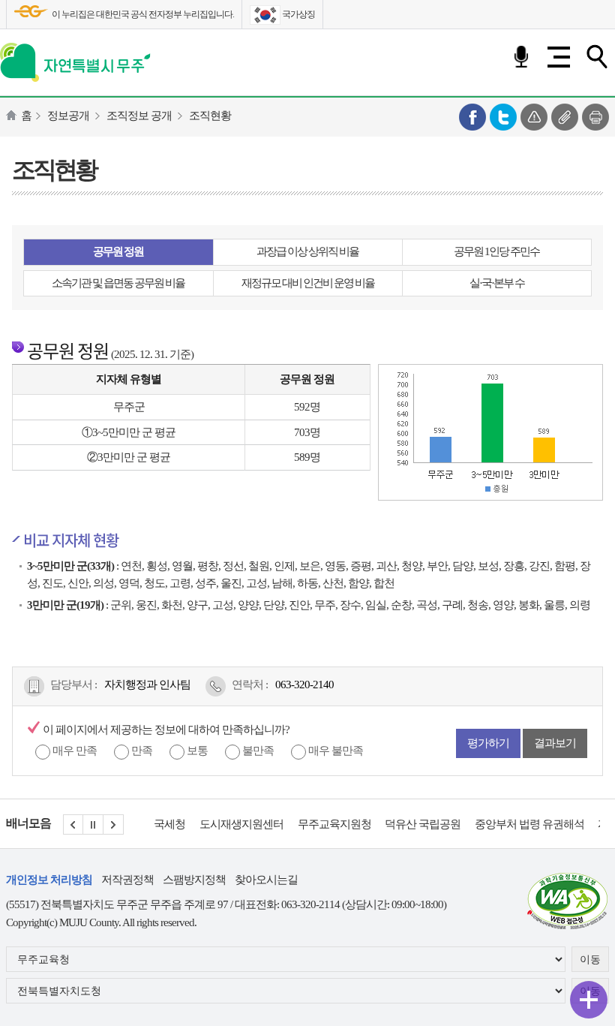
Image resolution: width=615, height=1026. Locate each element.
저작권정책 (127, 880)
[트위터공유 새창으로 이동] (503, 116)
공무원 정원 (118, 251)
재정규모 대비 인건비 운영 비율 (308, 283)
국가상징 (297, 14)
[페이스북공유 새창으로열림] (472, 116)
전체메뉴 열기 (559, 57)
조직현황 (210, 116)
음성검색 (521, 57)
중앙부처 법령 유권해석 (529, 824)
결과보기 (555, 743)
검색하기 (596, 57)
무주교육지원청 (334, 824)
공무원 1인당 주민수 (496, 251)
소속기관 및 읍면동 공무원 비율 (118, 283)
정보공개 (68, 116)
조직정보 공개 (139, 116)
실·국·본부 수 (497, 283)
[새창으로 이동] (567, 899)
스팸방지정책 (194, 880)
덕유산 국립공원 (422, 824)
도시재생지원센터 (242, 824)
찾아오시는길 (266, 880)
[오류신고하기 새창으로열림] (534, 116)
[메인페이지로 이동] (75, 59)
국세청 (169, 824)
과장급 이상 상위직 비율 (307, 251)
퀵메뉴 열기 (589, 999)
